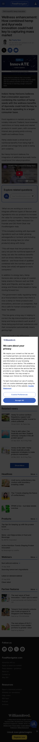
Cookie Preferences (19, 395)
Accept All (19, 400)
